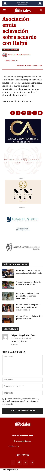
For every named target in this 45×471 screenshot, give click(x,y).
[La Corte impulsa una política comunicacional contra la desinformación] (8, 308)
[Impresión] (34, 113)
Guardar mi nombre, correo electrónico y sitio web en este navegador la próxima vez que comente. (20, 401)
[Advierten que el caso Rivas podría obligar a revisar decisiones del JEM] (8, 296)
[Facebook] (12, 113)
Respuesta (14, 344)
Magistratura (14, 49)
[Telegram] (40, 113)
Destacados (6, 49)
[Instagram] (19, 462)
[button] (4, 10)
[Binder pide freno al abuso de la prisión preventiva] (8, 319)
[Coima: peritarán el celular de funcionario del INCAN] (8, 285)
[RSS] (25, 462)
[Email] (29, 113)
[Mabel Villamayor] (5, 55)
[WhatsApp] (23, 113)
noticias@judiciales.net (28, 446)
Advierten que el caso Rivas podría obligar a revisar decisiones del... (27, 296)
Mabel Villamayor (23, 55)
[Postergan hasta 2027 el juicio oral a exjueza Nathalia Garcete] (8, 273)
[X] (18, 113)
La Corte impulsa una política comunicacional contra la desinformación (28, 307)
